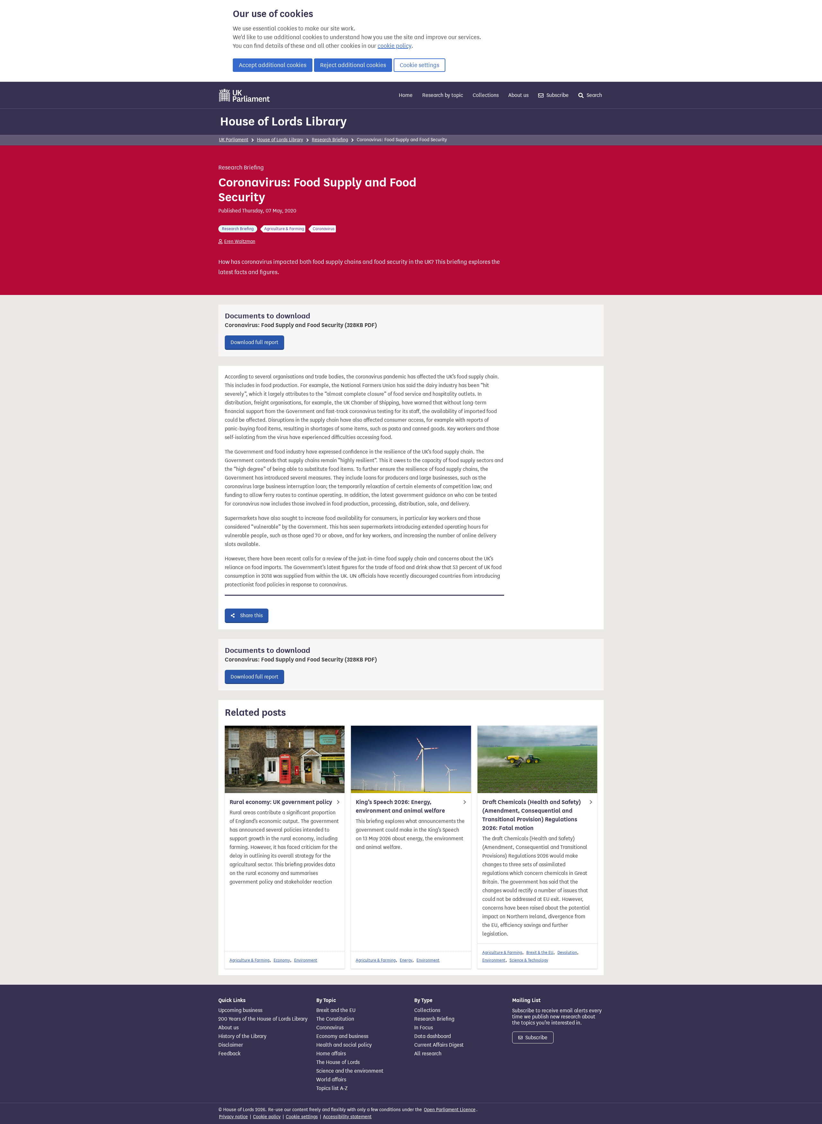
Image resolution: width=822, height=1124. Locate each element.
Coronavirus (330, 1028)
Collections (486, 95)
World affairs (331, 1080)
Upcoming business (240, 1010)
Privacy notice (233, 1117)
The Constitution (335, 1019)
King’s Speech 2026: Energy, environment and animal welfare (400, 806)
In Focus (423, 1028)
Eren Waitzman (239, 241)
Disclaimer (230, 1045)
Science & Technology (529, 960)
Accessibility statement (347, 1117)
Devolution (567, 952)
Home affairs (331, 1054)
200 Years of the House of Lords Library (263, 1019)
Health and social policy (344, 1045)
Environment (305, 960)
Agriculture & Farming (249, 960)
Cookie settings (419, 65)
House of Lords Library (283, 121)
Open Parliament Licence (450, 1109)
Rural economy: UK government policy (281, 802)
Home (406, 95)
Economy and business (342, 1036)
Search (593, 95)
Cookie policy (267, 1117)
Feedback (229, 1054)
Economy (282, 960)
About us (518, 95)
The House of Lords (338, 1062)
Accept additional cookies (272, 65)
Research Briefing (330, 140)
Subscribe (557, 95)
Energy (406, 960)
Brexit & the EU (539, 952)
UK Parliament (233, 140)
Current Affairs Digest (439, 1045)
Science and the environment (349, 1071)
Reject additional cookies (353, 65)
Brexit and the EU (335, 1010)
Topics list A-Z (331, 1088)
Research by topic (442, 95)
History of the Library (242, 1036)
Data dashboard (432, 1036)
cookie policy (394, 45)
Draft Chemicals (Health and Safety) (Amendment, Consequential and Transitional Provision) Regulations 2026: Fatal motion (531, 815)
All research (428, 1054)
